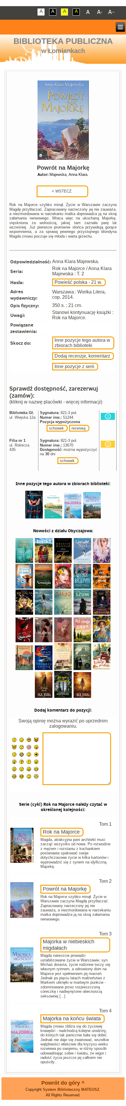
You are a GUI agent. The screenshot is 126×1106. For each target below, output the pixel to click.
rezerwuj (78, 428)
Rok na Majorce (61, 832)
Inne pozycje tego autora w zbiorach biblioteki (82, 343)
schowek (56, 428)
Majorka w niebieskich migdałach (68, 945)
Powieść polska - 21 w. (78, 282)
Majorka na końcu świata (72, 1018)
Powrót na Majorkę (65, 889)
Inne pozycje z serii (74, 366)
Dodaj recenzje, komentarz (82, 355)
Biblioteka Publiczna (63, 41)
